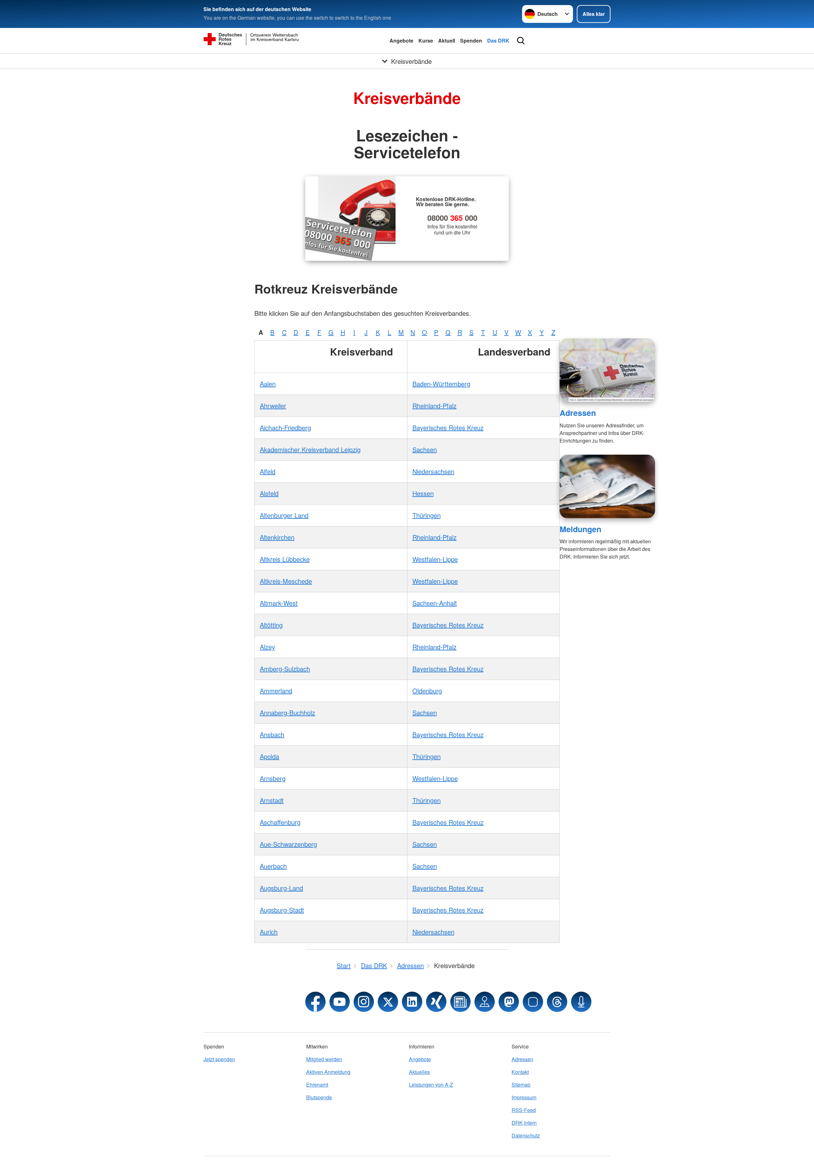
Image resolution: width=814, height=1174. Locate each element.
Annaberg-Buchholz (287, 712)
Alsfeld (269, 493)
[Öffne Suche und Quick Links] (521, 41)
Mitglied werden (324, 1059)
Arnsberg (273, 778)
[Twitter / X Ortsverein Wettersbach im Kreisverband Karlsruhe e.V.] (388, 1002)
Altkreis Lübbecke (285, 559)
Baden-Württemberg (441, 383)
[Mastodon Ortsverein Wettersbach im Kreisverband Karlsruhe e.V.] (509, 1002)
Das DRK (498, 40)
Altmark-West (279, 602)
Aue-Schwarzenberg (288, 844)
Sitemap (521, 1084)
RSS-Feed (524, 1110)
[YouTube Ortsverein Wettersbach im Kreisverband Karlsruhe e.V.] (339, 1002)
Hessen (423, 493)
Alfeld (267, 471)
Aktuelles (419, 1072)
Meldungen (580, 529)
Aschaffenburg (280, 822)
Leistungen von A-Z (431, 1084)
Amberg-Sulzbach (285, 668)
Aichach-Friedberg (285, 427)
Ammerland (276, 690)
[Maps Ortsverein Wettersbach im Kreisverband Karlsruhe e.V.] (484, 1002)
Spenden (471, 40)
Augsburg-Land (281, 887)
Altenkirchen (277, 537)
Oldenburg (427, 690)
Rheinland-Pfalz (434, 405)
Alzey (267, 646)
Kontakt (520, 1072)
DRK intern (524, 1122)
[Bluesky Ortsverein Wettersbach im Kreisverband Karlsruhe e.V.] (533, 1002)
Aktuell (446, 40)
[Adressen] (607, 370)
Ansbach (272, 734)
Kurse (425, 40)
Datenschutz (526, 1135)
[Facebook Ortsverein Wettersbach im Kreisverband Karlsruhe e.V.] (315, 1002)
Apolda (269, 756)
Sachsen (424, 449)
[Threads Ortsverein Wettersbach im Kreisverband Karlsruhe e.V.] (557, 1002)
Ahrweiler (273, 405)
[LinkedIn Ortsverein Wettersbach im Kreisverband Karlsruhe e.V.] (412, 1002)
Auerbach (273, 866)
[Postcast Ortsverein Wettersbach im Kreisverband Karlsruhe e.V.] (581, 1002)
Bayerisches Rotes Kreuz (448, 427)
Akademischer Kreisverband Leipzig (310, 449)
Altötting (271, 624)
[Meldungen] (607, 486)
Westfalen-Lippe (435, 559)
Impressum (524, 1097)
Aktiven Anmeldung (328, 1072)
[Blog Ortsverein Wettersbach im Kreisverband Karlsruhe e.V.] (460, 1002)
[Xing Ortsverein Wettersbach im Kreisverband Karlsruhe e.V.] (436, 1002)
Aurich (269, 931)
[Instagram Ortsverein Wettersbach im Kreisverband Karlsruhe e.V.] (364, 1002)
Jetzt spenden (219, 1059)
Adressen (578, 412)
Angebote (401, 40)
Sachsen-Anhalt (434, 602)
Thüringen (426, 515)
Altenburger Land (284, 515)
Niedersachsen (433, 471)
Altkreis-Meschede (286, 581)
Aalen (268, 383)
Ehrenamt (317, 1084)
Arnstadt (272, 800)
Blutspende (319, 1097)
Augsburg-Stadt (282, 909)
